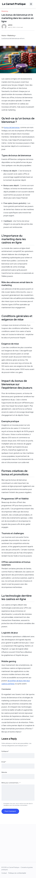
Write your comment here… (11, 783)
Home (4, 35)
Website (4, 772)
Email (4, 762)
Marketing (11, 35)
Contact (4, 873)
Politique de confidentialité (17, 873)
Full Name (5, 751)
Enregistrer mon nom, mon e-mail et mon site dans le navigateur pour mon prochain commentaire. (18, 804)
